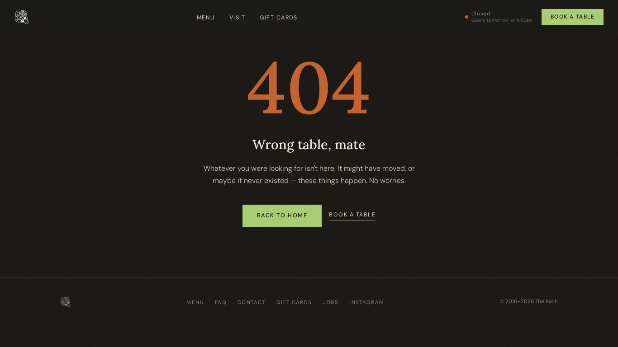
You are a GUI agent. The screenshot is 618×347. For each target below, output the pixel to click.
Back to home (282, 215)
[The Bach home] (21, 17)
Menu (206, 17)
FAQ (221, 302)
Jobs (331, 302)
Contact (252, 302)
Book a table (572, 16)
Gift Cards (278, 17)
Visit (237, 17)
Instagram (366, 302)
